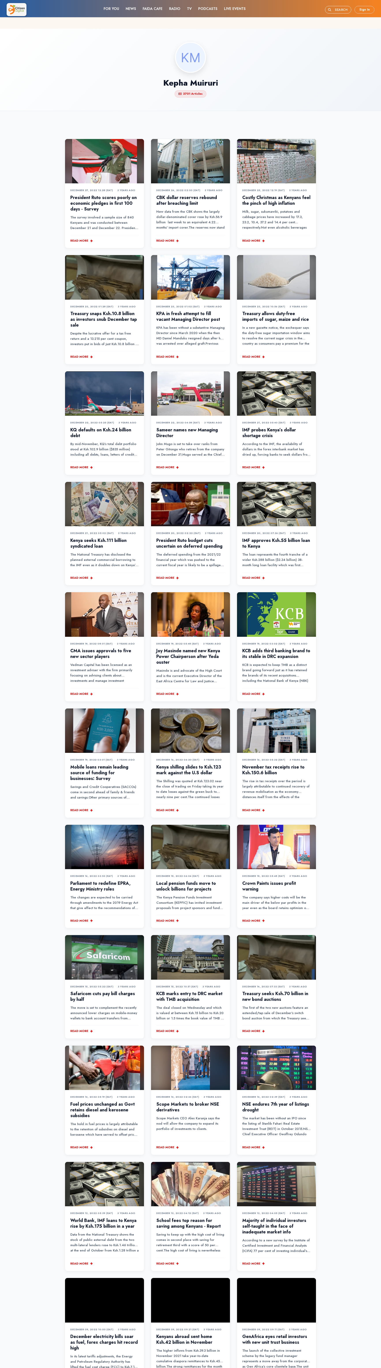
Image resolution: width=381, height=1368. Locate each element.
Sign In (364, 9)
